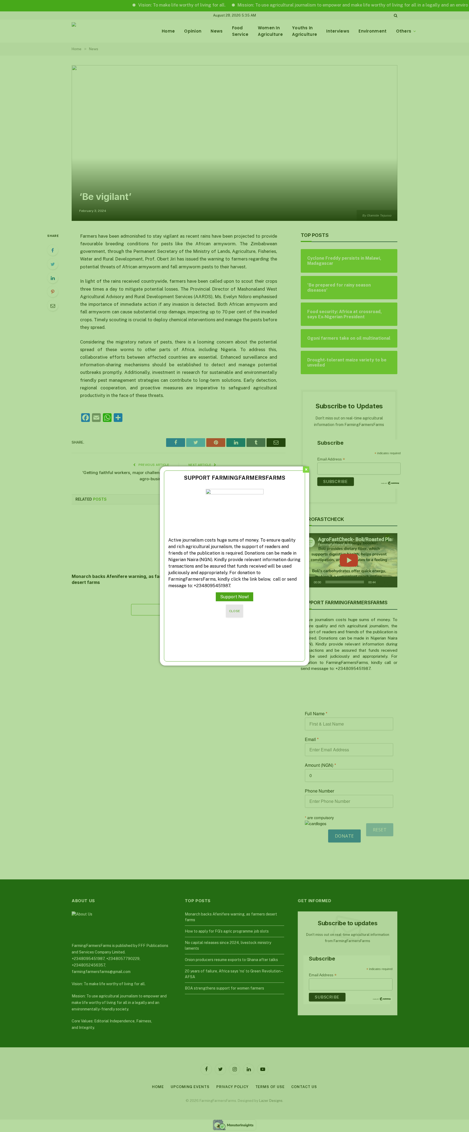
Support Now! (234, 596)
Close (234, 611)
